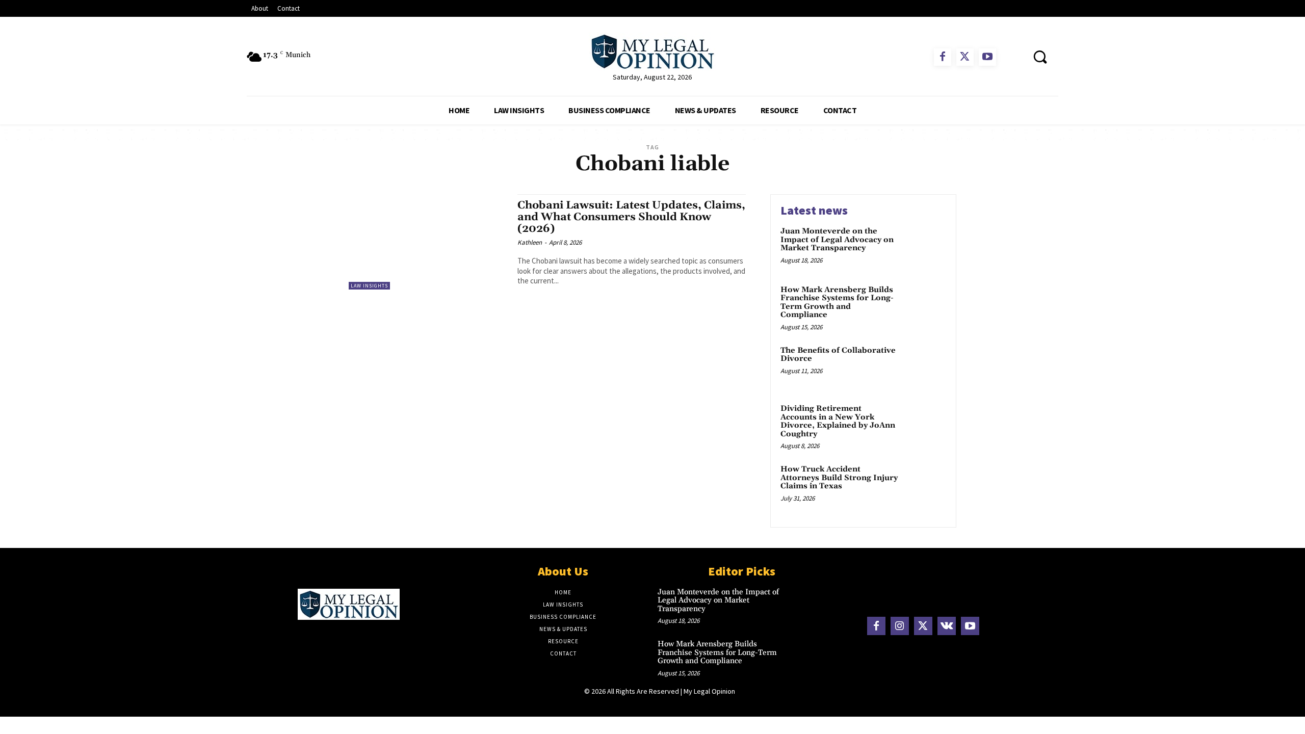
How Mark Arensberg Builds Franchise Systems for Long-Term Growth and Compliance (837, 302)
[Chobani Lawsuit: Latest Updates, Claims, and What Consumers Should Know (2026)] (428, 242)
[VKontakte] (946, 626)
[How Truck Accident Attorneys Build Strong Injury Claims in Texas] (924, 485)
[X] (965, 57)
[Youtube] (987, 57)
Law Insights (369, 285)
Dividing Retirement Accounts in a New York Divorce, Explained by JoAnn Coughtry (837, 421)
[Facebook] (942, 57)
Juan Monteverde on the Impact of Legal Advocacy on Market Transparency (837, 239)
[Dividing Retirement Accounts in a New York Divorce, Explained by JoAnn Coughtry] (924, 424)
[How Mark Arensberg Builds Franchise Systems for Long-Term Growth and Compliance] (924, 305)
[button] (1040, 56)
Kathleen (529, 242)
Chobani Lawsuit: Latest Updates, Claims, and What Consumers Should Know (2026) (631, 217)
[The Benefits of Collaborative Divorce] (924, 366)
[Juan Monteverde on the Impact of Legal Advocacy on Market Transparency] (924, 247)
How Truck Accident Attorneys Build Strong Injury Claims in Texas (839, 477)
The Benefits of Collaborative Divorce (838, 355)
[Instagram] (900, 626)
